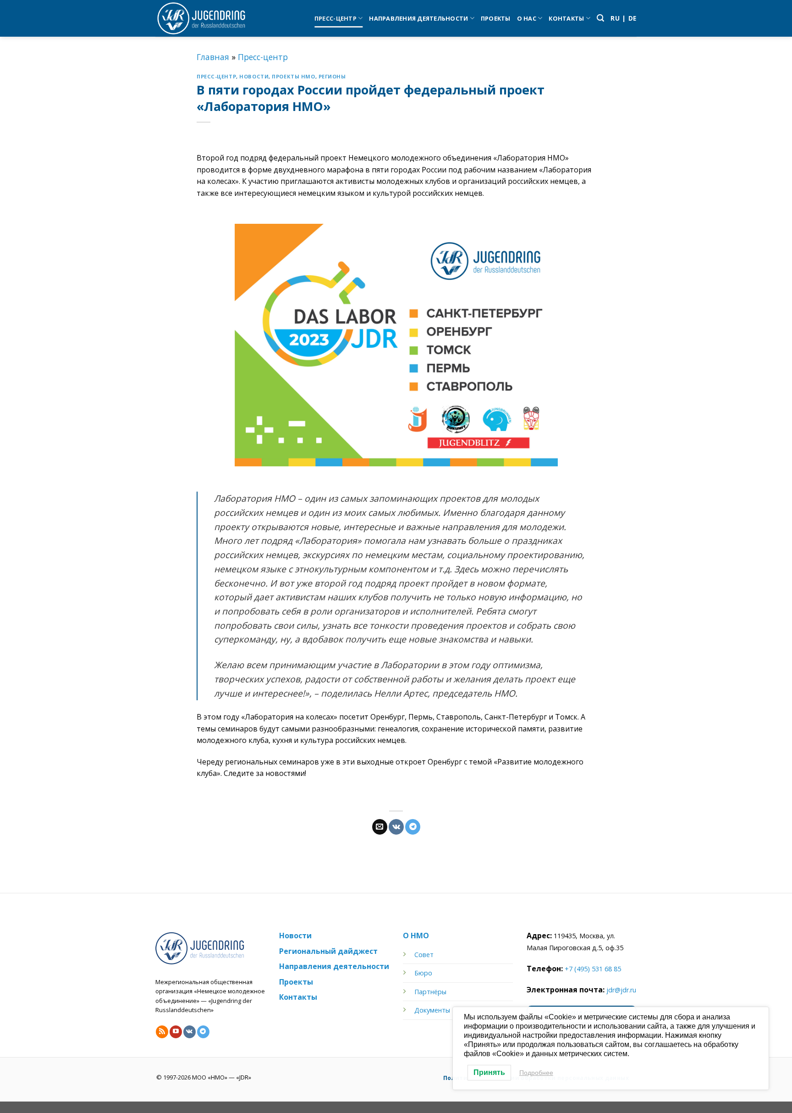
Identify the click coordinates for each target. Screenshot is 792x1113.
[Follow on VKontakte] (189, 1031)
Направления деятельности (418, 18)
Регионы (332, 76)
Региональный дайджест (328, 951)
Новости (254, 76)
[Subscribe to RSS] (162, 1031)
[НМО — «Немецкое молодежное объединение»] (201, 18)
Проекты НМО (293, 76)
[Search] (600, 18)
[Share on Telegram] (412, 827)
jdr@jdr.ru (621, 990)
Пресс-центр (335, 18)
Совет (424, 954)
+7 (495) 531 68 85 (593, 968)
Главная (213, 56)
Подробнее (536, 1072)
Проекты (496, 18)
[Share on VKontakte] (396, 827)
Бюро (423, 973)
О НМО (416, 935)
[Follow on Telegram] (203, 1031)
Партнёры (430, 991)
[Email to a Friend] (379, 827)
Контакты (566, 18)
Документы (432, 1010)
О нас (526, 18)
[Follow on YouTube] (176, 1031)
